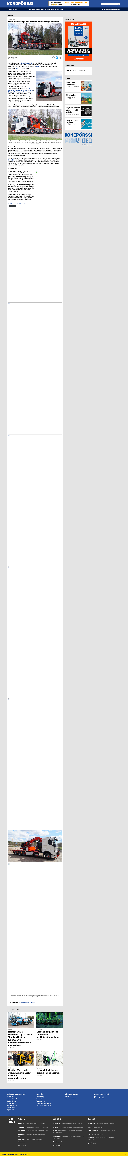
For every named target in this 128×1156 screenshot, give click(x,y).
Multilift (21, 90)
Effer (9, 92)
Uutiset (10, 9)
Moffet (31, 90)
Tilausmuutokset (41, 1101)
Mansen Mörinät (12, 1099)
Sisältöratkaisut (11, 1103)
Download (12, 206)
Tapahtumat (55, 9)
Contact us (68, 1097)
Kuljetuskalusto (41, 9)
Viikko (75, 70)
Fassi (38, 66)
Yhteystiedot (11, 1107)
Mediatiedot (106, 9)
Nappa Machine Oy (27, 63)
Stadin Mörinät (11, 1101)
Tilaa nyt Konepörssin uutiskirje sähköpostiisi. (15, 1154)
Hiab (29, 88)
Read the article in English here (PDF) (17, 204)
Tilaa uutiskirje (40, 1097)
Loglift (17, 90)
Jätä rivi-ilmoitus (12, 1105)
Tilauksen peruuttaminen (43, 1103)
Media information (70, 1099)
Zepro (26, 90)
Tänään (68, 70)
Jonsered (11, 90)
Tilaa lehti (39, 1099)
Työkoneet (31, 9)
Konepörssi (10, 1097)
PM (24, 92)
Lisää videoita (87, 145)
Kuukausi (82, 70)
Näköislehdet (114, 9)
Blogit (61, 9)
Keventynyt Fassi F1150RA (26, 1003)
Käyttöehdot (10, 1110)
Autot (48, 9)
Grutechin (11, 160)
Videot (15, 9)
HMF (13, 92)
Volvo (17, 68)
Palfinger (18, 92)
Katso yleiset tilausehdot (43, 1105)
